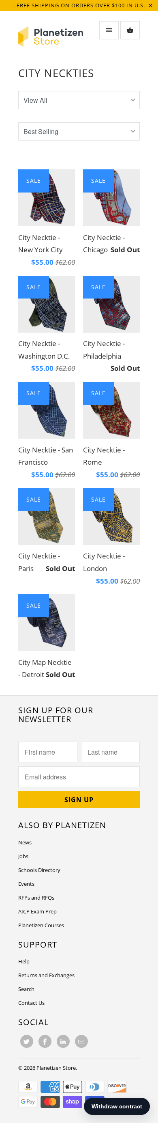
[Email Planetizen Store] (81, 1041)
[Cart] (130, 30)
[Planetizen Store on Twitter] (26, 1041)
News (25, 842)
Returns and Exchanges (46, 975)
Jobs (23, 856)
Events (26, 883)
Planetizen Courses (41, 925)
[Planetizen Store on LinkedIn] (63, 1041)
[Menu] (109, 30)
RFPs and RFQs (36, 897)
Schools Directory (39, 870)
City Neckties (56, 73)
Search (26, 989)
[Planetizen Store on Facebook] (44, 1041)
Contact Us (31, 1002)
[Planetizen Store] (50, 36)
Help (24, 961)
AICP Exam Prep (37, 911)
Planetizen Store (56, 1067)
